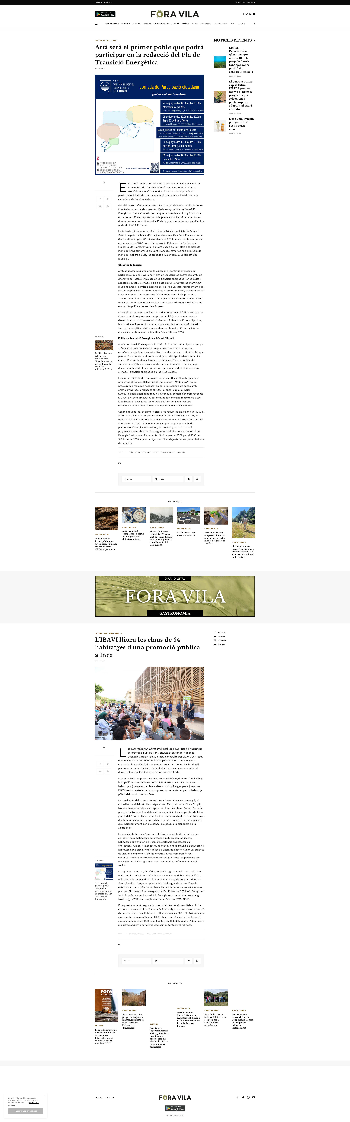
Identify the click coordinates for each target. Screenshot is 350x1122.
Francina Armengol (136, 934)
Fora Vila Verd (102, 40)
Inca (154, 934)
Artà (131, 452)
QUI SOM (98, 3)
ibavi (148, 934)
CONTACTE (108, 3)
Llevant (113, 40)
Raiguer (118, 633)
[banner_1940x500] (175, 596)
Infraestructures (104, 633)
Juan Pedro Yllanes (142, 452)
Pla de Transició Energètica (164, 452)
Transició (181, 452)
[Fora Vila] (175, 14)
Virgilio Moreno (164, 934)
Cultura (99, 1026)
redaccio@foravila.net (245, 3)
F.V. (104, 182)
